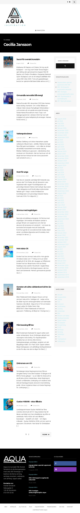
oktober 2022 (62, 217)
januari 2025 (61, 154)
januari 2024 (61, 182)
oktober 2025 (62, 135)
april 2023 (60, 203)
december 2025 (62, 130)
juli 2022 (60, 221)
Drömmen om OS (24, 363)
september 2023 (63, 191)
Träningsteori (61, 339)
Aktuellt (59, 295)
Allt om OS (22, 506)
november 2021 (62, 240)
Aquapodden (61, 297)
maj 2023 (60, 200)
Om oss (61, 506)
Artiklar (59, 299)
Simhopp (60, 330)
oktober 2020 (62, 270)
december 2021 (62, 237)
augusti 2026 (61, 119)
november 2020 (62, 268)
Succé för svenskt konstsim (28, 59)
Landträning (61, 306)
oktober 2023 (62, 189)
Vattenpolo (61, 341)
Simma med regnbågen (26, 210)
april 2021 (60, 256)
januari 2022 (61, 235)
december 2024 (62, 156)
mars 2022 (61, 230)
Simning (60, 332)
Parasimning (61, 325)
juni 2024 (60, 170)
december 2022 (62, 212)
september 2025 (63, 137)
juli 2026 (60, 121)
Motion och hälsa (63, 316)
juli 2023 (60, 196)
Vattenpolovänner (24, 134)
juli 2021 (60, 249)
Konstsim (60, 304)
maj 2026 (60, 123)
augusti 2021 (61, 247)
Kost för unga (22, 172)
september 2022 (63, 219)
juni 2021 (60, 251)
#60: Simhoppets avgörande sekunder (39, 479)
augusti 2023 (61, 193)
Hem (5, 506)
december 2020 (62, 265)
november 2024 (62, 158)
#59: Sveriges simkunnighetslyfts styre (37, 491)
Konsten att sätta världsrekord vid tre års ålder (33, 288)
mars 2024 (61, 177)
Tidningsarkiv (51, 506)
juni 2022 (60, 223)
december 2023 (62, 184)
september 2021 (63, 244)
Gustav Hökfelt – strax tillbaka (29, 402)
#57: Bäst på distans (64, 101)
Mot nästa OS (22, 248)
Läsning (60, 309)
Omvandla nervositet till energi (29, 95)
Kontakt (70, 506)
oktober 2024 (62, 161)
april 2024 (60, 175)
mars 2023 (61, 205)
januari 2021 (61, 263)
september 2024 (63, 163)
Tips (58, 337)
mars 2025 (61, 149)
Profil (59, 327)
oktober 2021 (62, 242)
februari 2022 (61, 233)
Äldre (44, 434)
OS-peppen (61, 323)
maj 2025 (60, 144)
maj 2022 (60, 226)
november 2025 (62, 133)
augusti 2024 (61, 165)
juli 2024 (60, 168)
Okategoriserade (63, 318)
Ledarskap (61, 311)
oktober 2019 (62, 272)
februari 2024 (61, 179)
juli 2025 (60, 140)
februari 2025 (61, 151)
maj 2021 (60, 254)
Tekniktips (60, 334)
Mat (58, 313)
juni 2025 (60, 142)
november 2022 (62, 214)
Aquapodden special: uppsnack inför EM (40, 466)
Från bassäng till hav (25, 325)
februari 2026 (61, 128)
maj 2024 (60, 172)
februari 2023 (61, 207)
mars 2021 (61, 258)
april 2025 (60, 147)
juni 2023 (60, 198)
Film (58, 302)
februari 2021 (61, 261)
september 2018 (63, 277)
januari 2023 (61, 210)
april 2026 (60, 126)
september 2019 (63, 275)
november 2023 (62, 186)
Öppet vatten (61, 320)
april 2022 (60, 228)
